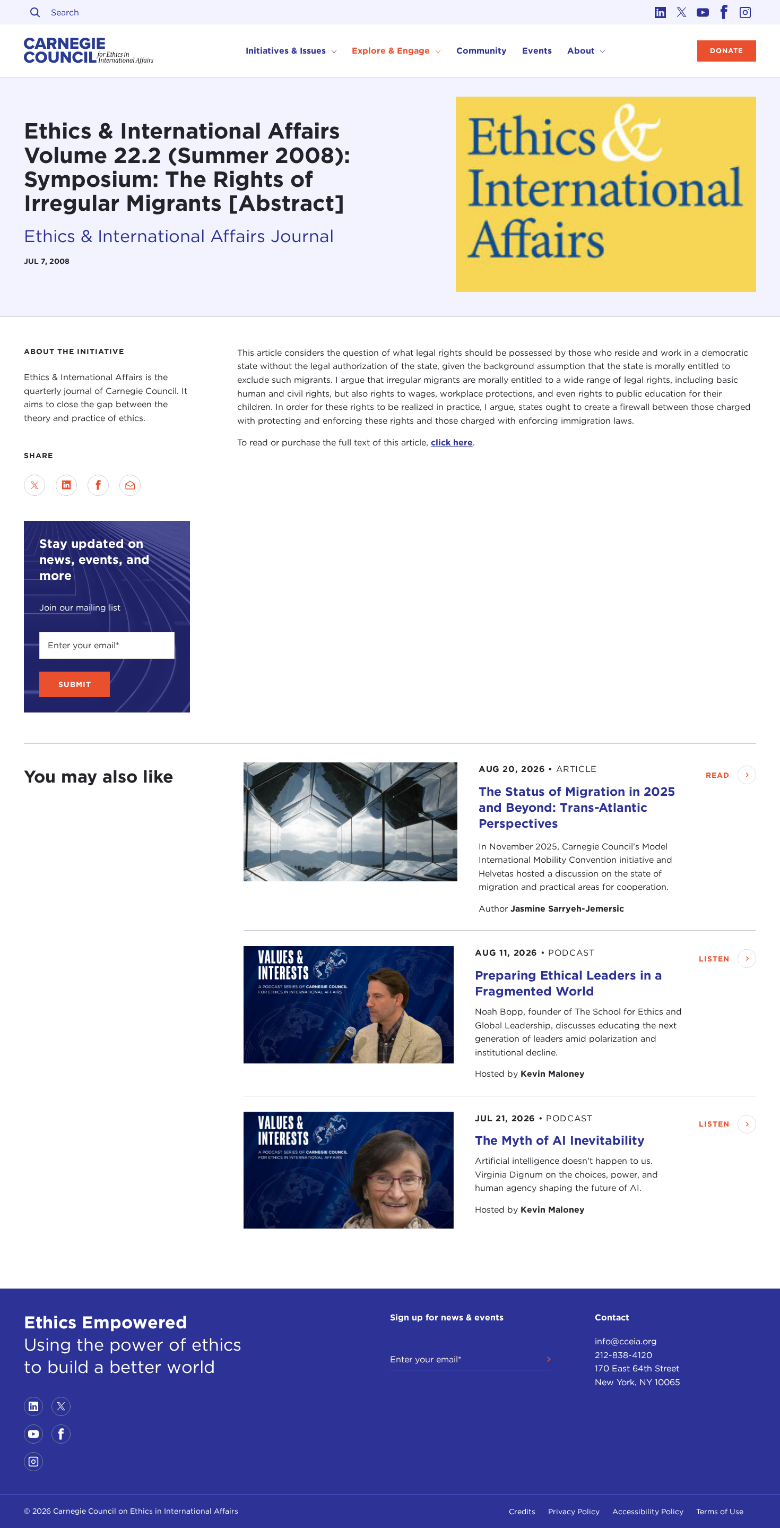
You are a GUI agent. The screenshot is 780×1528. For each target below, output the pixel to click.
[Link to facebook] (724, 12)
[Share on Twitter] (34, 485)
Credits (522, 1511)
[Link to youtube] (703, 12)
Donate (726, 51)
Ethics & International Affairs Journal (179, 235)
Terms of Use (719, 1511)
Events (537, 51)
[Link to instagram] (745, 12)
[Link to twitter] (681, 12)
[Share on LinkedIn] (66, 485)
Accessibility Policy (647, 1511)
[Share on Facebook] (98, 485)
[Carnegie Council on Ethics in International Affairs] (89, 51)
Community (481, 51)
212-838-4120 (623, 1355)
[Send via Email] (130, 485)
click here (452, 442)
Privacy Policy (574, 1511)
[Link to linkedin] (660, 12)
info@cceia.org (626, 1341)
